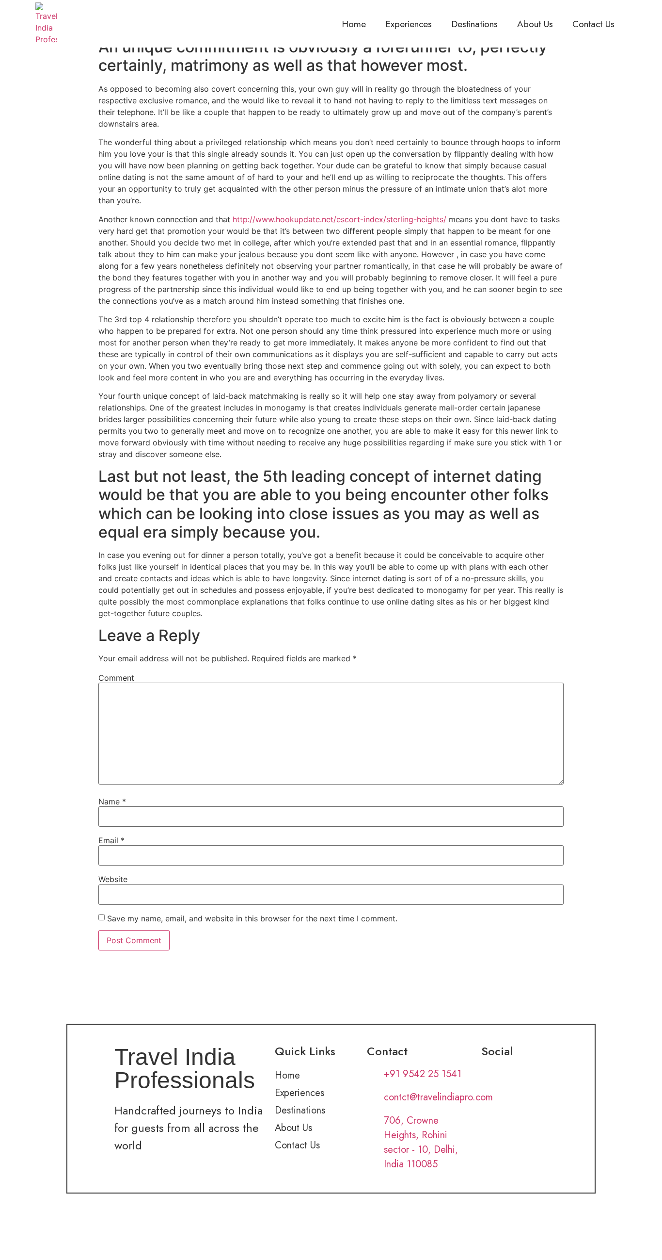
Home (354, 24)
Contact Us (593, 24)
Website (112, 879)
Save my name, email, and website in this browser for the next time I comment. (252, 918)
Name (112, 801)
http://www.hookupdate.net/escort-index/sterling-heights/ (339, 219)
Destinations (474, 24)
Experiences (408, 24)
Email (111, 840)
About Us (535, 24)
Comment (116, 678)
